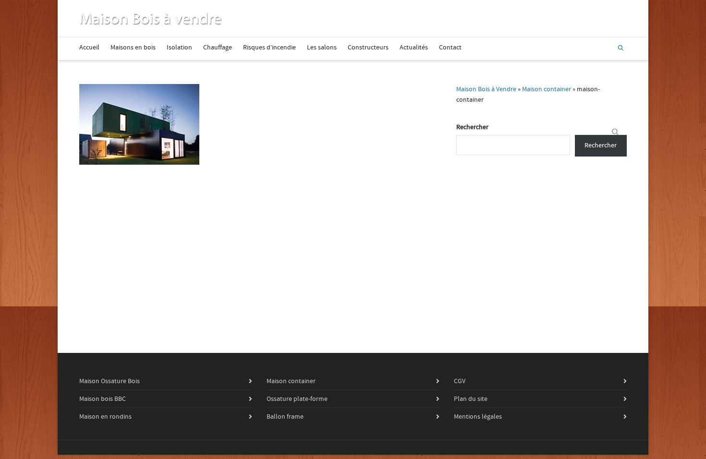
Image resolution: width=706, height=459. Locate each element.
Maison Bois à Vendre (486, 89)
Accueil (89, 47)
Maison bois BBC (102, 399)
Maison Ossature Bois (109, 381)
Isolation (179, 47)
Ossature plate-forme (297, 399)
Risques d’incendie (269, 47)
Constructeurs (368, 47)
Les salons (322, 47)
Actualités (414, 47)
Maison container (546, 89)
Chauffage (217, 47)
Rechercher (472, 127)
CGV (459, 381)
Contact (450, 47)
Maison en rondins (105, 416)
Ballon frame (285, 416)
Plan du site (470, 399)
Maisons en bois (133, 47)
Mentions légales (478, 416)
